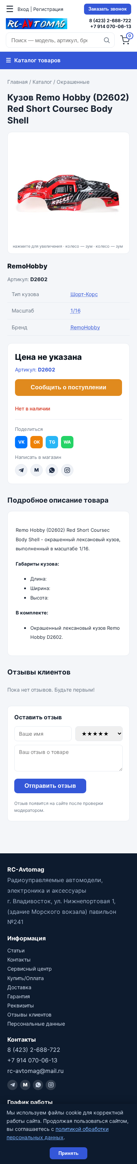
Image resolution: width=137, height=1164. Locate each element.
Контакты (19, 959)
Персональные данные (36, 1024)
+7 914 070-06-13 (110, 26)
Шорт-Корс (84, 294)
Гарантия (18, 996)
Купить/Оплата (25, 978)
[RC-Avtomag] (36, 23)
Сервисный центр (29, 969)
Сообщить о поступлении (68, 387)
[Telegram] (21, 470)
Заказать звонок (107, 9)
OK (37, 442)
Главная (17, 82)
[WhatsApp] (52, 470)
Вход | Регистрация (40, 9)
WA (67, 442)
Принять (68, 1153)
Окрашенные (73, 82)
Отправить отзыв (50, 786)
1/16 (76, 310)
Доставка (19, 987)
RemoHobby (27, 266)
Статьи (15, 950)
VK (21, 442)
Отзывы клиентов (29, 1014)
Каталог (42, 82)
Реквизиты (20, 1005)
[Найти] (107, 40)
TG (52, 442)
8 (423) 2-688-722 (110, 20)
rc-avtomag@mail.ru (35, 1070)
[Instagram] (67, 470)
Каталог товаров (33, 60)
